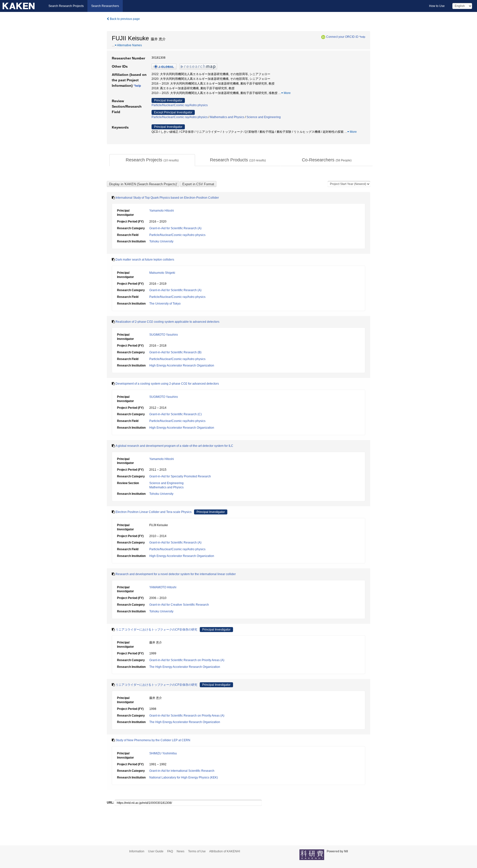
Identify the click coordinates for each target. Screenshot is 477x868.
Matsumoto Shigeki (162, 272)
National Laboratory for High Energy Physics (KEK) (183, 777)
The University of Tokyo (165, 303)
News (180, 851)
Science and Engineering (263, 117)
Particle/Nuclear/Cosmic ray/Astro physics (180, 105)
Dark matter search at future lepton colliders (145, 259)
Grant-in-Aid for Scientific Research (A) (175, 228)
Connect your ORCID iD (342, 37)
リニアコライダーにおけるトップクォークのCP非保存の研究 (156, 629)
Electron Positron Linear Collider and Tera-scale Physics (154, 512)
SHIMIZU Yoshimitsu (163, 753)
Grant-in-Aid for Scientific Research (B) (175, 352)
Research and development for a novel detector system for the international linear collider (176, 574)
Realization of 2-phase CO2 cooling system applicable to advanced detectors (167, 321)
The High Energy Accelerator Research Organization (184, 667)
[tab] (152, 160)
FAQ (170, 851)
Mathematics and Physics (227, 117)
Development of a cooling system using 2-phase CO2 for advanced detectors (167, 383)
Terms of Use (197, 851)
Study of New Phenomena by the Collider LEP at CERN (153, 740)
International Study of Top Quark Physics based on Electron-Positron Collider (167, 197)
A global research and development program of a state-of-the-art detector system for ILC (174, 446)
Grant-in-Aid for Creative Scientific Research (179, 604)
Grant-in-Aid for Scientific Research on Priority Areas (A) (186, 660)
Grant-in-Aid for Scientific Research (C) (175, 414)
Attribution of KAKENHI (224, 851)
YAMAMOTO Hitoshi (162, 587)
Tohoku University (161, 241)
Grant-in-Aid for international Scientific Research (181, 771)
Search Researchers (105, 6)
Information (136, 851)
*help (362, 36)
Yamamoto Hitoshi (161, 210)
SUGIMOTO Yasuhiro (163, 334)
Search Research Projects (66, 6)
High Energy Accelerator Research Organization (181, 365)
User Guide (155, 851)
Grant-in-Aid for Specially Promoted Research (180, 476)
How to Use (437, 6)
